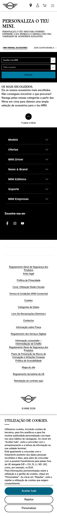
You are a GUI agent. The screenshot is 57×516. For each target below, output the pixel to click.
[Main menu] (52, 5)
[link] (30, 5)
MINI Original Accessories (15, 48)
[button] (37, 5)
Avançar (28, 75)
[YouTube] (22, 223)
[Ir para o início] (28, 116)
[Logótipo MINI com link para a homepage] (28, 399)
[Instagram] (14, 223)
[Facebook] (7, 223)
